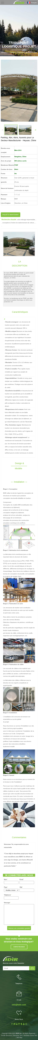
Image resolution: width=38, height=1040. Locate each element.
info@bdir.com (19, 1004)
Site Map (19, 1037)
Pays (6, 887)
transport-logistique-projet (27, 52)
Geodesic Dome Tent (30, 1035)
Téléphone (7, 895)
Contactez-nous (19, 947)
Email (22, 879)
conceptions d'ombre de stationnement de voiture (18, 223)
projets (11, 52)
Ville (21, 887)
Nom (5, 879)
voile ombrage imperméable (26, 219)
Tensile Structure (6, 1035)
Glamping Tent (17, 1035)
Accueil (4, 52)
